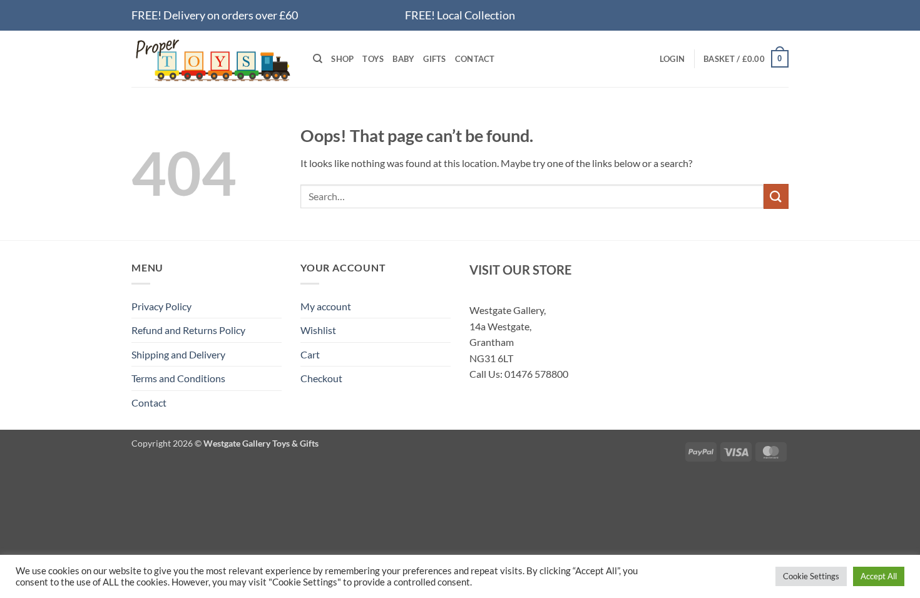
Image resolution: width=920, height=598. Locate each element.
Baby (403, 59)
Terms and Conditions (178, 378)
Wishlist (318, 330)
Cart (310, 354)
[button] (672, 58)
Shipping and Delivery (178, 354)
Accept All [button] (879, 576)
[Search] (317, 59)
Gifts (434, 59)
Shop (342, 59)
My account (325, 306)
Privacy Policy (161, 306)
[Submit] (776, 196)
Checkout (321, 378)
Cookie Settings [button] (811, 576)
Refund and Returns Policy (188, 330)
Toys (373, 59)
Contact (475, 59)
